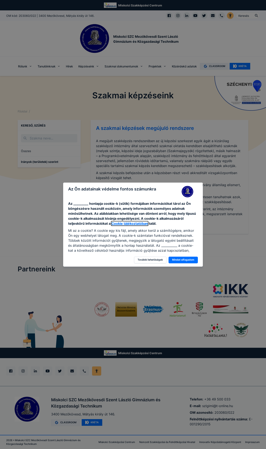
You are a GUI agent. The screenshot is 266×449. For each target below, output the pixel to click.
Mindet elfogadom (183, 259)
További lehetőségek (150, 259)
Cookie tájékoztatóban (129, 223)
